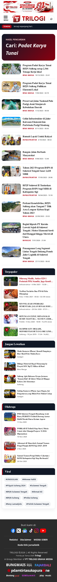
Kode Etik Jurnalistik (29, 544)
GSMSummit (28, 576)
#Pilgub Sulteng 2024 (15, 485)
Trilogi (38, 555)
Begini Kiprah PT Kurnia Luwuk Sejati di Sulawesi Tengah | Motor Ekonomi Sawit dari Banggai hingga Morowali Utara (38, 230)
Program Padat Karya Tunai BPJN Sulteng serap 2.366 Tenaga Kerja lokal (37, 68)
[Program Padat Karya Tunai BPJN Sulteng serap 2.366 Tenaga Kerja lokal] (11, 69)
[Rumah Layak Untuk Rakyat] (11, 140)
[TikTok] (31, 530)
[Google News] (24, 530)
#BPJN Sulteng (12, 498)
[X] (19, 530)
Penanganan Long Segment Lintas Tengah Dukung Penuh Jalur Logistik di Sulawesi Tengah (38, 253)
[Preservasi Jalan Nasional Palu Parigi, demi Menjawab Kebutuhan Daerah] (11, 104)
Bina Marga (28, 75)
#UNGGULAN (12, 479)
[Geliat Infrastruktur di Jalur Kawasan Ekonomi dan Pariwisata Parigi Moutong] (11, 122)
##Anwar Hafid (29, 479)
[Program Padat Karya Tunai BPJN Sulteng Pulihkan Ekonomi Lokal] (11, 86)
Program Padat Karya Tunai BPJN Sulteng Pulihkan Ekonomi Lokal (37, 86)
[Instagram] (36, 530)
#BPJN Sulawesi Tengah (16, 491)
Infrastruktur (30, 140)
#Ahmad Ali (37, 491)
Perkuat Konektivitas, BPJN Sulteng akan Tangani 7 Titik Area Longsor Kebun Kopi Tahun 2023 (37, 207)
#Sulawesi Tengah (38, 485)
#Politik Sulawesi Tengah (37, 504)
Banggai (27, 240)
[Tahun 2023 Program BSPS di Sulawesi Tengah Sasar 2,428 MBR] (11, 171)
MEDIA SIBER (41, 539)
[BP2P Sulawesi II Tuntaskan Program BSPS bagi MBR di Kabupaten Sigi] (11, 189)
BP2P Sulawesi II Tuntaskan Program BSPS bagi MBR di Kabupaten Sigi (37, 188)
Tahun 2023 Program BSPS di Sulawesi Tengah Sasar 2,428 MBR (38, 171)
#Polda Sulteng (31, 498)
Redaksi (13, 539)
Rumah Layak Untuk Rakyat (37, 136)
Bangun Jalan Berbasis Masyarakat (34, 153)
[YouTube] (43, 530)
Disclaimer (25, 539)
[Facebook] (13, 530)
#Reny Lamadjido (14, 504)
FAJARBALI (43, 565)
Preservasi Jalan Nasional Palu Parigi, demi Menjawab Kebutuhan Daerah (38, 104)
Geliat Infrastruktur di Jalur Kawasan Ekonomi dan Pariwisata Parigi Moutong (37, 122)
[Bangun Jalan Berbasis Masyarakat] (11, 155)
